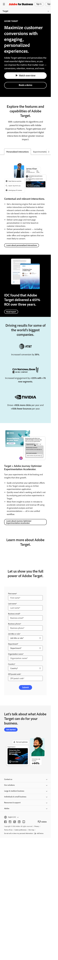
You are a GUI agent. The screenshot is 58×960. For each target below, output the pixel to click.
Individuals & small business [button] (15, 797)
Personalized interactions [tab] (17, 152)
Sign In (39, 4)
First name (12, 594)
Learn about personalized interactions (21, 245)
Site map (31, 830)
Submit (25, 687)
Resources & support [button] (12, 803)
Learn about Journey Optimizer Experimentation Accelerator (18, 522)
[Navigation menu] (4, 4)
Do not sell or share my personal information (18, 833)
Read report (11, 312)
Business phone (14, 624)
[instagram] (10, 821)
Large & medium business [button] (14, 791)
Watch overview (27, 75)
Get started (11, 729)
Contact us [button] (8, 779)
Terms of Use (8, 830)
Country (11, 664)
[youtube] (23, 821)
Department (12, 644)
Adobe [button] (6, 808)
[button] (25, 817)
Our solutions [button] (9, 785)
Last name (12, 604)
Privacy (36, 826)
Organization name (15, 654)
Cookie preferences (20, 830)
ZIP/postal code (14, 674)
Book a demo (25, 85)
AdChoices (40, 833)
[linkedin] (19, 821)
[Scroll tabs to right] (49, 152)
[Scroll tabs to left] (2, 152)
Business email (14, 614)
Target (5, 11)
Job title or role (14, 634)
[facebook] (5, 821)
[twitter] (14, 821)
